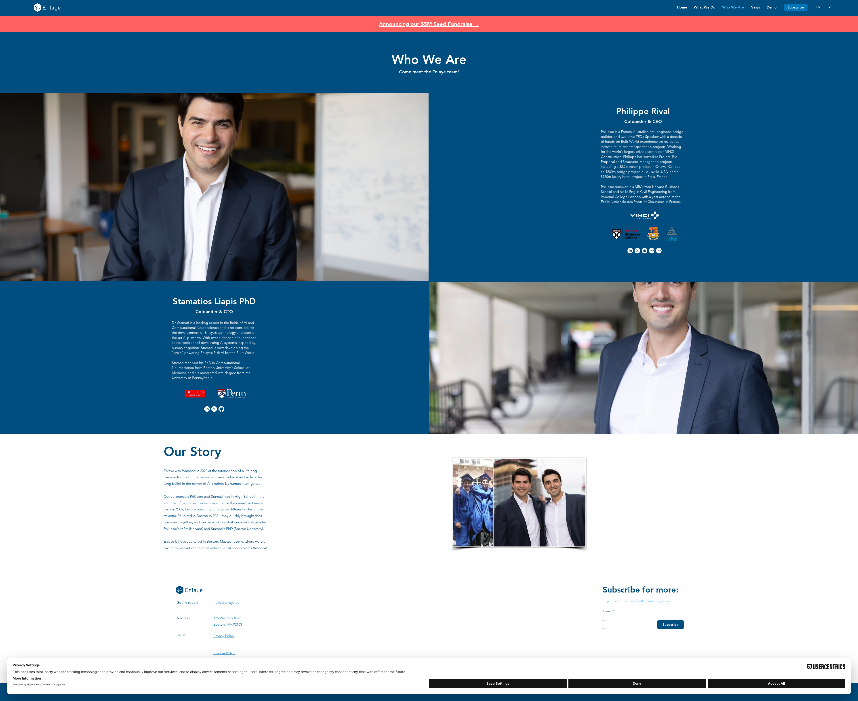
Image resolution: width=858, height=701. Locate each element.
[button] (795, 7)
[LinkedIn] (630, 250)
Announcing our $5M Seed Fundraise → (429, 24)
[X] (637, 250)
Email (607, 611)
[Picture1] (651, 250)
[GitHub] (221, 409)
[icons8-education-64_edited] (644, 250)
